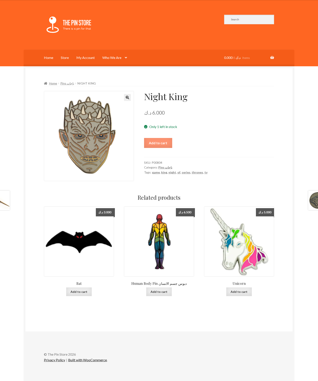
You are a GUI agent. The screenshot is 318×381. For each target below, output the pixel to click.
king (164, 172)
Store (65, 57)
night (172, 172)
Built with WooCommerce (87, 360)
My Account (85, 57)
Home (48, 57)
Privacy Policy (54, 360)
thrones (197, 172)
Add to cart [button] (79, 291)
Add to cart (158, 143)
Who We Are (111, 57)
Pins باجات (67, 83)
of (178, 172)
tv (205, 172)
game (156, 172)
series (186, 172)
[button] (127, 97)
